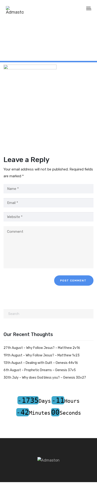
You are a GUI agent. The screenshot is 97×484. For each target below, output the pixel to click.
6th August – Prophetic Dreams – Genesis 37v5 (40, 370)
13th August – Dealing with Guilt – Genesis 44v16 (41, 363)
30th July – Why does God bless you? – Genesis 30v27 (45, 378)
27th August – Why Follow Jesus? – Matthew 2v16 (42, 348)
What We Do (21, 44)
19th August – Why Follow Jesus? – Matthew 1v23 (42, 355)
